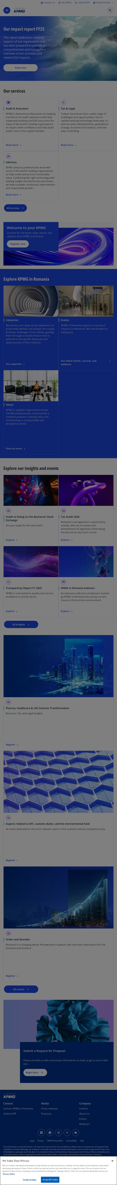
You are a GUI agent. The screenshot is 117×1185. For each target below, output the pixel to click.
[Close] (112, 1161)
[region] (58, 1170)
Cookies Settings (29, 1180)
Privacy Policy (9, 1174)
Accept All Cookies (50, 1180)
